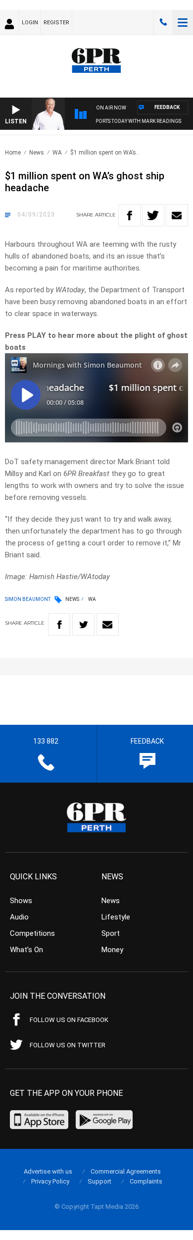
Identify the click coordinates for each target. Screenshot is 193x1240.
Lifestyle (115, 917)
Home (13, 152)
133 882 (163, 22)
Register (56, 22)
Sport (110, 933)
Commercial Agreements (126, 1171)
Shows (21, 900)
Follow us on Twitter (67, 1045)
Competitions (32, 933)
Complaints (146, 1181)
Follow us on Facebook (69, 1020)
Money (112, 949)
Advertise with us (48, 1171)
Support (99, 1181)
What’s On (26, 949)
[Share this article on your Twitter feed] (153, 215)
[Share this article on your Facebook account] (129, 215)
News (36, 152)
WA (57, 152)
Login (30, 22)
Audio (19, 917)
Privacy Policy (50, 1181)
